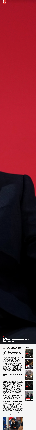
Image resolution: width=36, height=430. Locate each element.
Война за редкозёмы (29, 399)
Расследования (28, 398)
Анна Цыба (7, 337)
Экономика (27, 365)
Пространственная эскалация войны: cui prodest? (29, 377)
